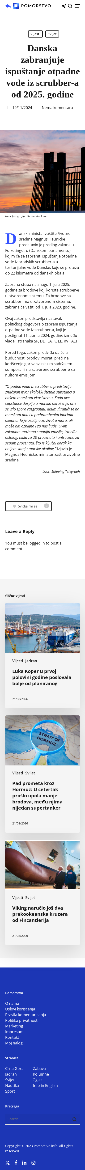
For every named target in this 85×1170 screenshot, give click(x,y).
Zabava (39, 1068)
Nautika (19, 1085)
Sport (10, 1091)
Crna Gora (19, 1068)
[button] (77, 6)
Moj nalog (14, 1043)
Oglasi (38, 1079)
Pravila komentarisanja (25, 1014)
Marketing (14, 1026)
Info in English (45, 1085)
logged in (37, 543)
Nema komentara (57, 107)
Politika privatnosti (21, 1020)
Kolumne (41, 1074)
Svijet (52, 34)
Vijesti (35, 34)
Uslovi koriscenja (20, 1009)
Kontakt (12, 1037)
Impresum (14, 1031)
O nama (12, 1003)
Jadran (31, 660)
